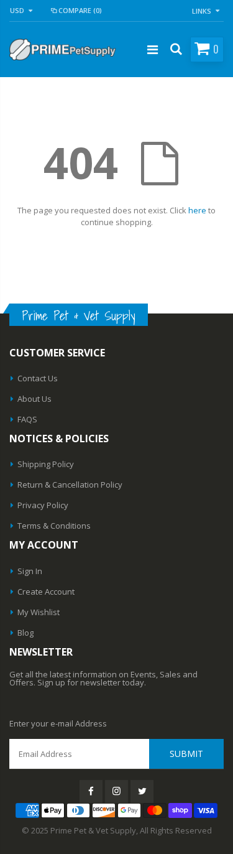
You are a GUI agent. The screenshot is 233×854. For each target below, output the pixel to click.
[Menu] (152, 49)
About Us (34, 398)
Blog (25, 632)
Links (201, 11)
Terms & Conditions (54, 525)
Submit (186, 753)
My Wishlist (38, 612)
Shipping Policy (45, 464)
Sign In (29, 571)
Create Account (46, 591)
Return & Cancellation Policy (69, 484)
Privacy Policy (42, 505)
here (197, 210)
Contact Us (37, 378)
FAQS (27, 419)
